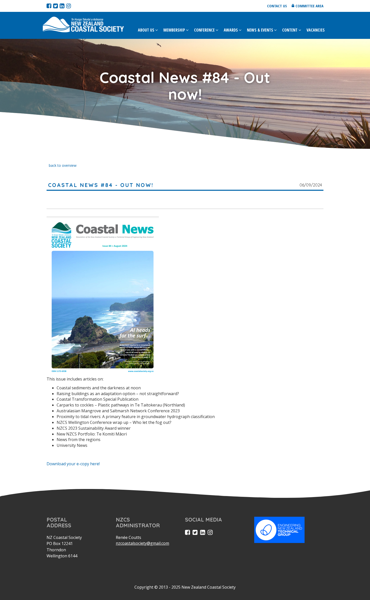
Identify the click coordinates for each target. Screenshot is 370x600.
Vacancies (316, 30)
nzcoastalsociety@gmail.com (142, 543)
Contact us (277, 5)
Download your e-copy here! (73, 464)
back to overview (63, 165)
